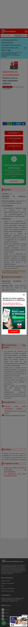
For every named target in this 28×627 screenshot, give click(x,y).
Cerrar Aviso (14, 331)
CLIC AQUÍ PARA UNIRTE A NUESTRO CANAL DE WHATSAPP (13, 303)
